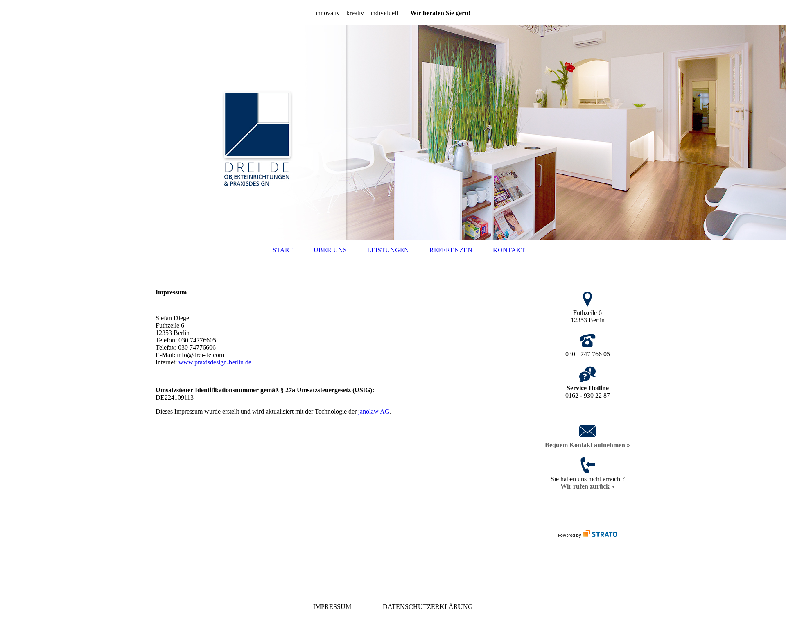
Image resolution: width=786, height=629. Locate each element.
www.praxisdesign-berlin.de (214, 362)
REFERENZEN (450, 250)
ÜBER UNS (330, 250)
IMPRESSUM (332, 606)
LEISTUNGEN (388, 250)
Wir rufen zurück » (587, 486)
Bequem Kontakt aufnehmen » (587, 444)
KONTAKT (509, 250)
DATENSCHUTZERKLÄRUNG (428, 606)
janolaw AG (374, 411)
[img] (393, 132)
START (283, 250)
